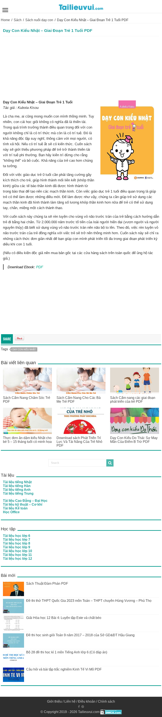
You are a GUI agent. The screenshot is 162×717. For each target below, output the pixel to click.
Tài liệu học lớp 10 (17, 551)
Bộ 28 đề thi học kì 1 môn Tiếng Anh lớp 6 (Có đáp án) (66, 652)
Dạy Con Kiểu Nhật (24, 349)
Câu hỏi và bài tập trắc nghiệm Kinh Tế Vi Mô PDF (64, 669)
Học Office (11, 512)
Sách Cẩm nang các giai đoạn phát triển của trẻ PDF (132, 399)
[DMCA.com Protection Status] (111, 712)
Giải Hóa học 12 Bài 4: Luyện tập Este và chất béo (63, 618)
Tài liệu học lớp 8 (16, 543)
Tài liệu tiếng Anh (17, 489)
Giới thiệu (54, 701)
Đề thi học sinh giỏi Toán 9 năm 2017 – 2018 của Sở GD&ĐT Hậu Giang (80, 635)
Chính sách (106, 701)
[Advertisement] (81, 68)
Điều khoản (86, 701)
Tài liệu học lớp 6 (16, 536)
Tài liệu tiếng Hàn (17, 486)
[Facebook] (79, 706)
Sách (18, 20)
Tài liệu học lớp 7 (16, 539)
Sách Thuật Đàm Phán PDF (47, 583)
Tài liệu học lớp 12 (17, 558)
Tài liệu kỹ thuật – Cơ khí (22, 504)
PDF (39, 267)
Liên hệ (70, 701)
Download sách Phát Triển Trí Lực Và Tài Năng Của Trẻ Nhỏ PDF (79, 441)
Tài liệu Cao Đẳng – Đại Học (25, 500)
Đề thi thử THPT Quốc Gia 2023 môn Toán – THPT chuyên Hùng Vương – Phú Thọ (88, 600)
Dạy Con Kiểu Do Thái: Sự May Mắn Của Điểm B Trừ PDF (134, 439)
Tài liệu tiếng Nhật (17, 482)
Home (5, 20)
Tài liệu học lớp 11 (17, 555)
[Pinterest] (82, 706)
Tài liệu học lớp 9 (16, 547)
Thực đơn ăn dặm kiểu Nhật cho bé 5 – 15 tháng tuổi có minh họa (27, 439)
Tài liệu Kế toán (15, 508)
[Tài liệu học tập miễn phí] (81, 6)
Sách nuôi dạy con (39, 20)
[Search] (109, 463)
